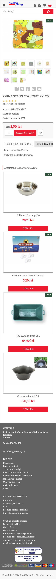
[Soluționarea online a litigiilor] (28, 561)
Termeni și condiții (12, 469)
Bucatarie (7, 500)
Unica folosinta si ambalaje (15, 513)
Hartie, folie (8, 527)
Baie (5, 506)
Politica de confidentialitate (16, 472)
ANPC (6, 488)
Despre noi (8, 463)
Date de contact (10, 466)
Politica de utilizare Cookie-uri (17, 475)
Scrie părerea (18, 104)
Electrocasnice (10, 530)
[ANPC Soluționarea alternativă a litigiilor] (28, 553)
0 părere (7, 104)
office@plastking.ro (15, 451)
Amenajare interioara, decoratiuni (19, 540)
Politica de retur (10, 485)
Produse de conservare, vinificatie (19, 537)
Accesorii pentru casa (13, 503)
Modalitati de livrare (12, 479)
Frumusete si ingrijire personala (18, 533)
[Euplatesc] (28, 567)
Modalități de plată (11, 482)
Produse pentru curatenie (15, 510)
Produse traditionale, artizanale (18, 543)
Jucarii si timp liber (12, 524)
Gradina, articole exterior (15, 521)
